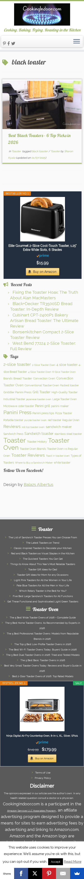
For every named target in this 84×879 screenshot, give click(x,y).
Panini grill (42, 406)
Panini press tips (43, 413)
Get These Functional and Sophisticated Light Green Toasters (42, 601)
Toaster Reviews (28, 455)
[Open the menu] (76, 41)
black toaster (40, 151)
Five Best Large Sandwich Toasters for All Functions (43, 596)
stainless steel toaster (68, 433)
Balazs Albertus (38, 484)
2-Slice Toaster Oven (43, 365)
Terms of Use (42, 772)
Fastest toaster (69, 385)
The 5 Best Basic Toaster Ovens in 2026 (42, 660)
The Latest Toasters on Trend (42, 542)
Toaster (17, 151)
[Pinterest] (49, 873)
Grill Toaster (41, 392)
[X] (35, 873)
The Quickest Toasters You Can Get (43, 558)
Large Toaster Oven (64, 399)
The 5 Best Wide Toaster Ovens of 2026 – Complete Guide (43, 617)
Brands (7, 378)
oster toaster (26, 406)
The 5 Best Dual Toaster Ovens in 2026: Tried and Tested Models (43, 655)
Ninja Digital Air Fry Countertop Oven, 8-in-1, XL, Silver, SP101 (42, 735)
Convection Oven (44, 378)
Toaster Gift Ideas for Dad (42, 569)
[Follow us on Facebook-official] (9, 43)
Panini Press (17, 412)
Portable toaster (13, 420)
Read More (72, 862)
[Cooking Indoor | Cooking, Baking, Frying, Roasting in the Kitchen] (42, 14)
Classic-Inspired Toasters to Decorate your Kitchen (43, 548)
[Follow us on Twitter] (14, 43)
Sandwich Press (13, 433)
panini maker (60, 406)
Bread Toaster (22, 378)
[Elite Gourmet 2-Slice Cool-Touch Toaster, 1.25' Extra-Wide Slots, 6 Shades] (42, 219)
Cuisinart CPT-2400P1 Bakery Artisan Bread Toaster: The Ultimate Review (44, 320)
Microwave (10, 406)
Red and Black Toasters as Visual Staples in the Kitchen (43, 553)
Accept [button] (55, 861)
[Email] (63, 873)
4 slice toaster (67, 365)
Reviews (12, 426)
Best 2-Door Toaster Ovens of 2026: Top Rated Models (42, 676)
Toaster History (37, 441)
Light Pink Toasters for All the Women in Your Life (43, 580)
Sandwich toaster (38, 433)
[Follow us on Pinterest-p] (5, 43)
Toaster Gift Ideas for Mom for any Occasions (42, 574)
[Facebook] (21, 873)
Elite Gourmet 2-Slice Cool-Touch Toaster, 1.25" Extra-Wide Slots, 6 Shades (43, 247)
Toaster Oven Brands (33, 448)
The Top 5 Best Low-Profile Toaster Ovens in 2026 (42, 644)
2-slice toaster (17, 364)
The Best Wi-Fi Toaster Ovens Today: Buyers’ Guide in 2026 (43, 649)
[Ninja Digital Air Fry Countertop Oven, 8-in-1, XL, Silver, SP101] (42, 709)
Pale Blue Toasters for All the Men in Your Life (43, 585)
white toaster (62, 462)
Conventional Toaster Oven (42, 385)
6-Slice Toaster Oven (64, 372)
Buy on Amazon (44, 271)
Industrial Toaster (14, 399)
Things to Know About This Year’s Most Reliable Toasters (42, 564)
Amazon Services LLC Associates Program (31, 810)
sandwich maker (59, 427)
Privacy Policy (43, 778)
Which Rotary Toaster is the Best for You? (42, 590)
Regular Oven (71, 420)
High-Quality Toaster (65, 392)
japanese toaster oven (38, 399)
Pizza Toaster (63, 413)
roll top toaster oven (33, 427)
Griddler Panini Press (17, 392)
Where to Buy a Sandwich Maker (34, 462)
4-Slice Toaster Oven (39, 372)
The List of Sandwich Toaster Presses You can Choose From (43, 537)
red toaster (54, 420)
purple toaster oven (35, 420)
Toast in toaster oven (58, 455)
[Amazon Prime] (43, 255)
